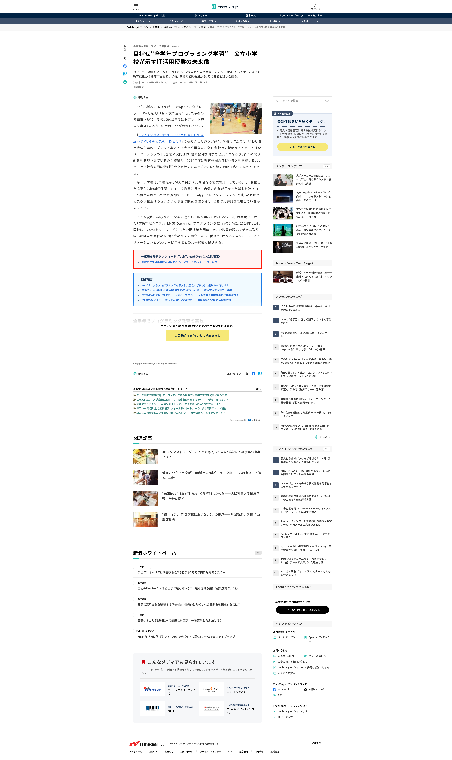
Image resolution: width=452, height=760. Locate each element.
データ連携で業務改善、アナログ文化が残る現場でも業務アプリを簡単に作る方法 (181, 395)
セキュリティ (176, 21)
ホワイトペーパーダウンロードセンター (300, 15)
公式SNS (153, 751)
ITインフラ (141, 21)
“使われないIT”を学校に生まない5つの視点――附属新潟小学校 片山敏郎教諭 (187, 300)
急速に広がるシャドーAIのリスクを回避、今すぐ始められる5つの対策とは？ (178, 404)
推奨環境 (274, 751)
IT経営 (273, 21)
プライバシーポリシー (210, 751)
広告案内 (169, 751)
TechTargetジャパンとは (151, 15)
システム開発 (242, 21)
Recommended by (239, 419)
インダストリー (307, 21)
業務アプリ (207, 21)
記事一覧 (251, 15)
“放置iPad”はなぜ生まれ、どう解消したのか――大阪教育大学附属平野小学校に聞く (190, 295)
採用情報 (259, 751)
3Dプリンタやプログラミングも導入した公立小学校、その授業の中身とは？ (185, 285)
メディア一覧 (135, 751)
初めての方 (201, 15)
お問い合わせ (186, 751)
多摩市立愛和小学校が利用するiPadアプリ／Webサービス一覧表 (179, 262)
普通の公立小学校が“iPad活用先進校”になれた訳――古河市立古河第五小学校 (187, 290)
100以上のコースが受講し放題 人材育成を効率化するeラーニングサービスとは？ (182, 399)
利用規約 (316, 742)
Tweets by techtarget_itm (291, 602)
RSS (230, 751)
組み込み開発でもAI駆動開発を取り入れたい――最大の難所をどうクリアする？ (180, 413)
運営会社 (243, 751)
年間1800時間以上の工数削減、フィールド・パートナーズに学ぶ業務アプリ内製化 (181, 408)
